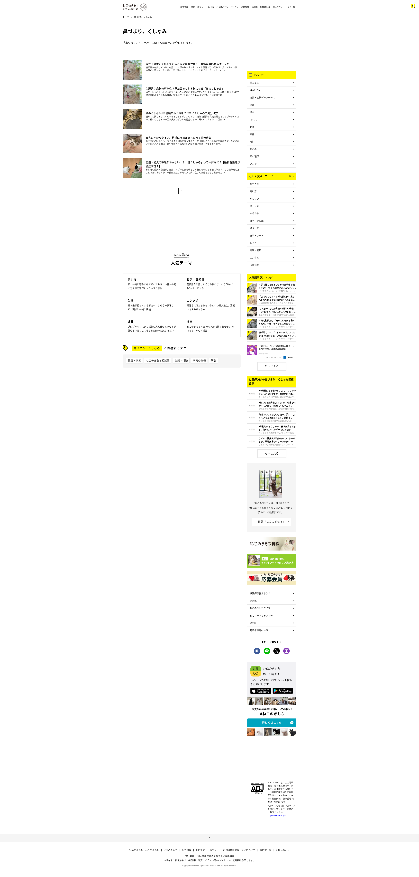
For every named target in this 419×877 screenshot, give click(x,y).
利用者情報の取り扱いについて (239, 850)
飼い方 (253, 191)
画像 (252, 134)
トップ (126, 17)
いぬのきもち (170, 850)
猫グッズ (254, 228)
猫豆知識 (184, 7)
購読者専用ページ (259, 630)
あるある (254, 213)
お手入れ (254, 183)
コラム (253, 119)
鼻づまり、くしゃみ (147, 348)
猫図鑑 (255, 7)
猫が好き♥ (255, 90)
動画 (252, 126)
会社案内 (189, 856)
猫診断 (253, 622)
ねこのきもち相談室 (158, 360)
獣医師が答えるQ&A (260, 593)
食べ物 (211, 7)
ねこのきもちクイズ (260, 608)
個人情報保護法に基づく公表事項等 (215, 856)
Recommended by (274, 357)
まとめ (253, 149)
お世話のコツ (222, 7)
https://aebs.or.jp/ (277, 815)
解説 (213, 360)
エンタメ (235, 7)
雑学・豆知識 (257, 220)
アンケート (255, 163)
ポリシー (214, 850)
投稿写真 (245, 7)
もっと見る (272, 366)
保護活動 (254, 265)
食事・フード (257, 235)
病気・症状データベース (262, 97)
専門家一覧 (265, 850)
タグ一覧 (291, 7)
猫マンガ (201, 7)
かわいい (254, 198)
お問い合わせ (283, 850)
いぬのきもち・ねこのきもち (144, 850)
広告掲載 (186, 850)
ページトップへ (209, 838)
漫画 (252, 112)
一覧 (289, 176)
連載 (193, 7)
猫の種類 (254, 156)
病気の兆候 (199, 360)
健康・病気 (134, 360)
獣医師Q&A (265, 7)
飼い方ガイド (278, 7)
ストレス (254, 206)
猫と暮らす (255, 82)
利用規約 (200, 850)
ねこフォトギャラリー (261, 615)
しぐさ (253, 242)
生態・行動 (181, 360)
